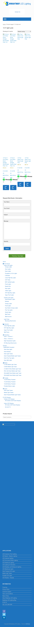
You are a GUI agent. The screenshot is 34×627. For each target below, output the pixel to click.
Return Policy (5, 596)
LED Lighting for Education (8, 564)
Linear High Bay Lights (10, 277)
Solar (5, 345)
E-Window (7, 275)
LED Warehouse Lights (7, 569)
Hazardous (6, 335)
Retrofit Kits (8, 286)
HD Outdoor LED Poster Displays (13, 400)
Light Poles (6, 319)
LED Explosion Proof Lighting (9, 554)
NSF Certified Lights (10, 282)
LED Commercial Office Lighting (10, 560)
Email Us (4, 602)
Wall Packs (7, 314)
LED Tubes (7, 280)
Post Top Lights (9, 310)
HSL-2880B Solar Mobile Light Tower (12, 373)
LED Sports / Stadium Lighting (9, 556)
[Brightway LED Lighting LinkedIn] (4, 617)
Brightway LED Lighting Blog (9, 600)
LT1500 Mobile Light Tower (10, 364)
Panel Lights (8, 284)
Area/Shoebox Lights (10, 299)
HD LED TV (8, 407)
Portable (6, 378)
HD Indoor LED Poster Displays (12, 405)
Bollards (7, 301)
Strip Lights (7, 288)
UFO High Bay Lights (10, 292)
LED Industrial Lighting (7, 558)
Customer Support (6, 591)
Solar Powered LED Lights (8, 571)
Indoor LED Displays (9, 403)
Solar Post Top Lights (9, 358)
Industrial (6, 324)
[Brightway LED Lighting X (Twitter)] (4, 614)
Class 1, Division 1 (8, 336)
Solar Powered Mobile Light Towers (12, 356)
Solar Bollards (7, 351)
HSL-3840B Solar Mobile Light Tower (12, 375)
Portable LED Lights (7, 575)
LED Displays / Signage (8, 577)
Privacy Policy (5, 589)
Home (4, 24)
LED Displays (7, 397)
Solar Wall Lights (8, 360)
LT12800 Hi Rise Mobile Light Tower (12, 369)
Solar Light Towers (8, 353)
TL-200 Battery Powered (9, 379)
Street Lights (8, 312)
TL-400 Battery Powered (9, 381)
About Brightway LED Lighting (9, 598)
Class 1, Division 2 (8, 338)
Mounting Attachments (10, 321)
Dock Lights (8, 269)
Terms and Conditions (7, 593)
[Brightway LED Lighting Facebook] (4, 611)
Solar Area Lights (8, 349)
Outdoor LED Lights (8, 297)
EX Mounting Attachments (10, 343)
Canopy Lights (8, 267)
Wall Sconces (8, 316)
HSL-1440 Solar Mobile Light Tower (12, 371)
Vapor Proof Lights (9, 295)
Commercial (7, 263)
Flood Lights (8, 305)
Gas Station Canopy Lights (11, 308)
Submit (7, 248)
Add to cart (6, 187)
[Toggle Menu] (5, 19)
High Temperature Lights (10, 340)
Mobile (5, 363)
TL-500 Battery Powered (9, 384)
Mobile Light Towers (8, 392)
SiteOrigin (28, 623)
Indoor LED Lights (8, 265)
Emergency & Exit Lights (11, 273)
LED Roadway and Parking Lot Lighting (11, 567)
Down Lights (8, 271)
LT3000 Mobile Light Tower (10, 366)
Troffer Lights (8, 290)
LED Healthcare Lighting (8, 562)
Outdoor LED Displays (9, 399)
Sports (5, 388)
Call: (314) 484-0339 (7, 604)
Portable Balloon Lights (9, 386)
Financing (4, 587)
